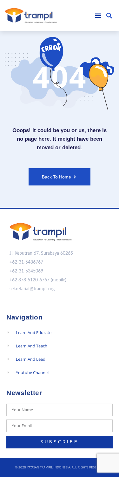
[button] (98, 15)
